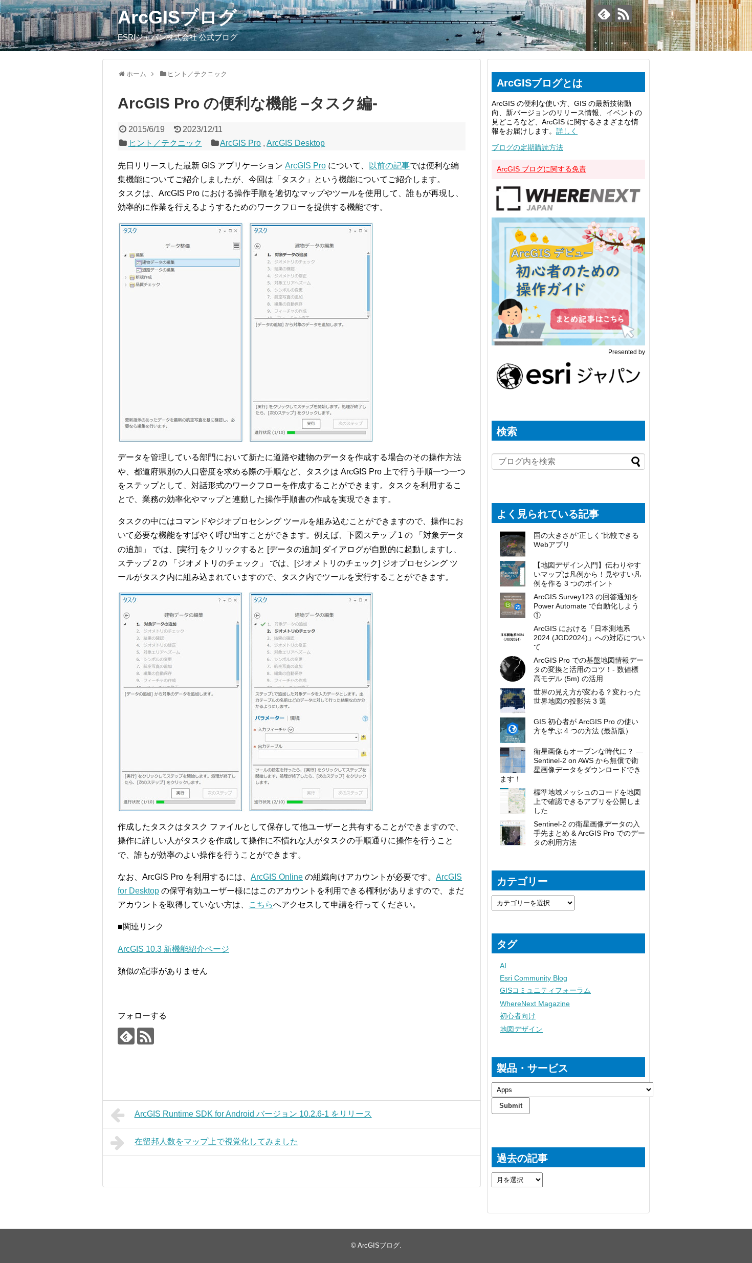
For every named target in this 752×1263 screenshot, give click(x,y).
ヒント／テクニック (165, 143)
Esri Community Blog (533, 978)
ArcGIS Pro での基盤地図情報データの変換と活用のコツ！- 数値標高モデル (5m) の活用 (589, 669)
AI (503, 966)
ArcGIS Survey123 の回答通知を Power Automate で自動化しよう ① (586, 606)
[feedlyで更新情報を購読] (603, 13)
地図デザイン (521, 1029)
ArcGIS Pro (240, 143)
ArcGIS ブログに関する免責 (541, 169)
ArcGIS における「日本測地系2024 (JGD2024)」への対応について (589, 637)
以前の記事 (389, 165)
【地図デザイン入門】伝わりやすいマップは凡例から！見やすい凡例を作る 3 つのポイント (587, 574)
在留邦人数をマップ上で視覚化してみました (216, 1141)
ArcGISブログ (177, 17)
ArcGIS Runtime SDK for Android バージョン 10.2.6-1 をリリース (253, 1113)
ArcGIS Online (277, 877)
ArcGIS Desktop (296, 143)
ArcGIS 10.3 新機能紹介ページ (173, 949)
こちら (261, 904)
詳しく (567, 131)
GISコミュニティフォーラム (545, 990)
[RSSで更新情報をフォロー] (623, 13)
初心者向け (518, 1016)
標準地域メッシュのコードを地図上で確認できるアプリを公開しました (587, 801)
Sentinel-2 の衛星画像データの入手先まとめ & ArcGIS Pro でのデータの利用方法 (589, 833)
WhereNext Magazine (535, 1003)
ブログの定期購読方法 (527, 147)
